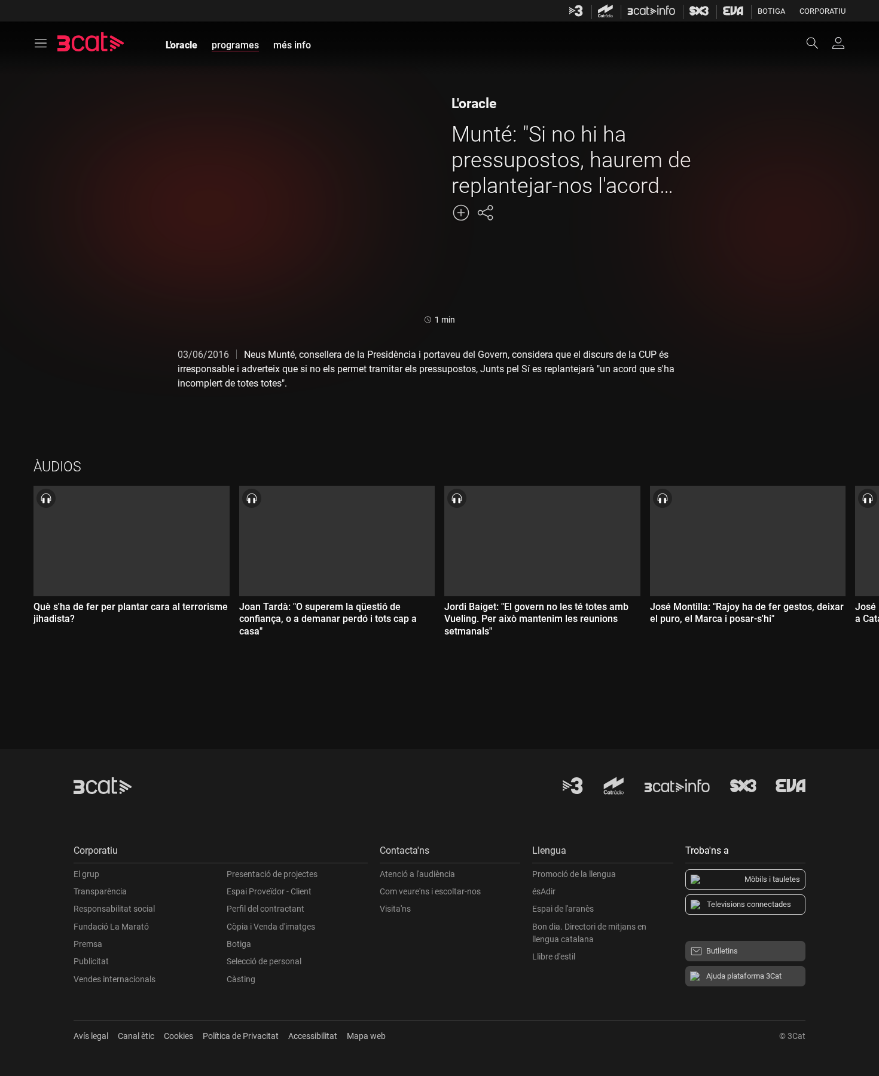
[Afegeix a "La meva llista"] (461, 212)
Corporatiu (822, 11)
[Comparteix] (485, 212)
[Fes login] (838, 43)
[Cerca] (818, 43)
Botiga (771, 11)
